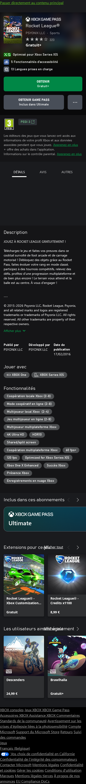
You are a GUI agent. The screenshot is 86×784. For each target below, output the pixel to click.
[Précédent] (68, 500)
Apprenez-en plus (65, 145)
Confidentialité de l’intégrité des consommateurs (38, 759)
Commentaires (68, 715)
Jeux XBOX (33, 709)
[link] (24, 585)
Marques (7, 775)
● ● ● (75, 102)
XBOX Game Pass (55, 709)
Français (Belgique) (15, 748)
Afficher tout (53, 546)
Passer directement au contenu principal (32, 2)
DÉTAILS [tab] (19, 172)
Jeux (3, 742)
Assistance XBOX (42, 715)
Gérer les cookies (30, 770)
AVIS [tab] (43, 172)
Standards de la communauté (23, 720)
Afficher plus (12, 331)
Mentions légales (45, 764)
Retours (66, 731)
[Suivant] (77, 500)
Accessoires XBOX (14, 715)
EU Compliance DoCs (33, 781)
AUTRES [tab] (66, 172)
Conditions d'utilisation (63, 770)
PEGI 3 (25, 122)
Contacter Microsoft (15, 764)
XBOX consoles (12, 709)
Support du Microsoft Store (37, 731)
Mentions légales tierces (34, 775)
